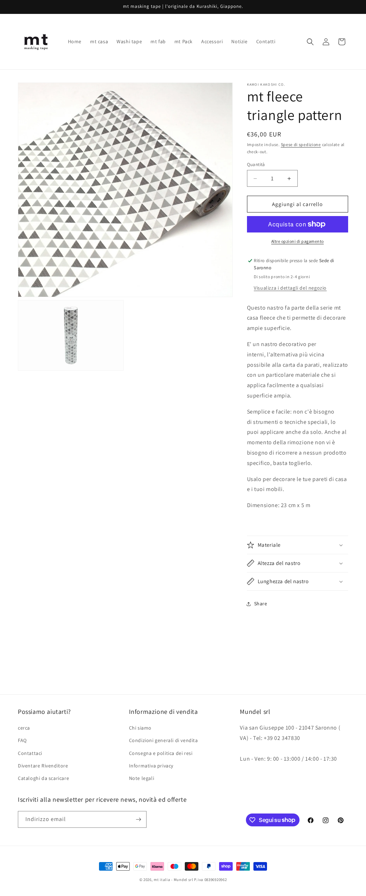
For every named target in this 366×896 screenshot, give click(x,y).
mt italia (162, 879)
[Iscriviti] (138, 819)
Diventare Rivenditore (43, 765)
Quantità (256, 164)
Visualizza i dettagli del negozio (290, 288)
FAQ (22, 740)
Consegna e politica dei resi (161, 753)
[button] (310, 42)
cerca (24, 728)
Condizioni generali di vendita (163, 740)
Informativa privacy (151, 765)
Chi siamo (140, 728)
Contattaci (30, 753)
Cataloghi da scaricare (43, 778)
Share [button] (260, 603)
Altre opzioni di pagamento (297, 241)
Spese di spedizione (301, 144)
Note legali (141, 778)
